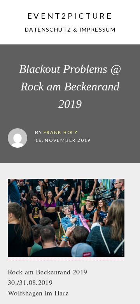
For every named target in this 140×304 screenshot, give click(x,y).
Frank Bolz (61, 132)
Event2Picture (70, 15)
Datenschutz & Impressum (69, 29)
